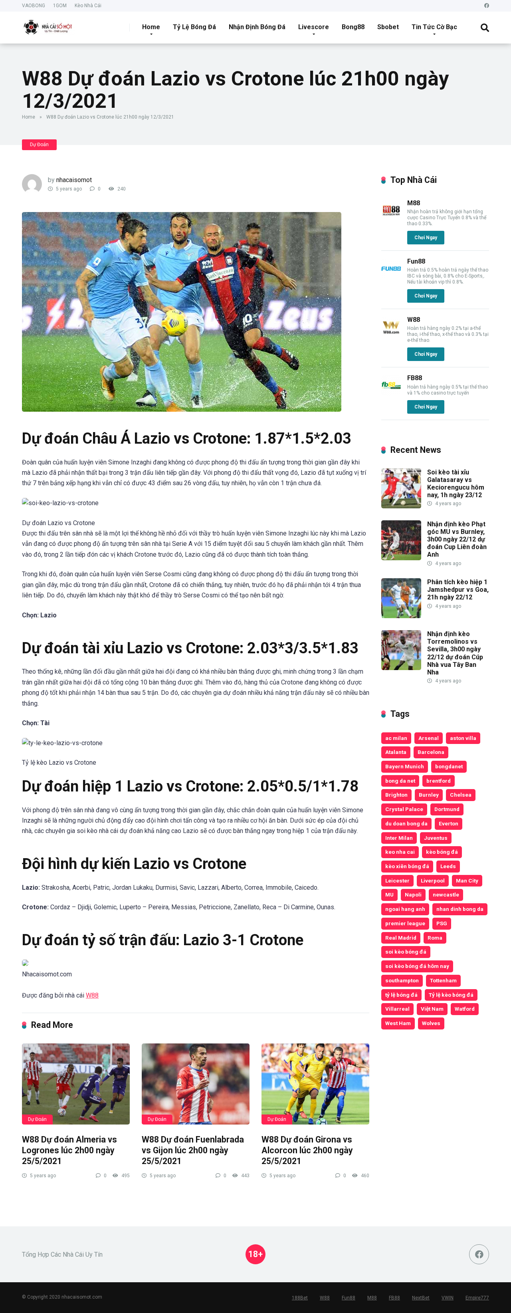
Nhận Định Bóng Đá (257, 27)
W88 (92, 995)
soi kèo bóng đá (405, 951)
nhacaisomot (74, 180)
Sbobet (388, 27)
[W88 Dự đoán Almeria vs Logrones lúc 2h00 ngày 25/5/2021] (76, 1084)
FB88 (414, 378)
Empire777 (477, 1298)
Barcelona (431, 752)
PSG (441, 923)
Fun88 (416, 261)
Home (151, 27)
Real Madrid (400, 937)
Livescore (313, 27)
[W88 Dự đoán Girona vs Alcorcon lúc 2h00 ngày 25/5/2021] (315, 1084)
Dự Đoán (39, 144)
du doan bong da (406, 823)
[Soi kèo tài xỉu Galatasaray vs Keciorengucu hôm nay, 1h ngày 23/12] (401, 506)
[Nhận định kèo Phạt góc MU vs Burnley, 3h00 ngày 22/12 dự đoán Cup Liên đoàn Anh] (401, 558)
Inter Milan (399, 838)
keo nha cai (400, 852)
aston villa (463, 738)
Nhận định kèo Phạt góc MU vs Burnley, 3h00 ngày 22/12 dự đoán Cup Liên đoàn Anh (457, 539)
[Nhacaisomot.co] (48, 25)
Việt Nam (432, 1009)
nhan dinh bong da (459, 909)
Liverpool (433, 880)
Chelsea (460, 794)
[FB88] (391, 393)
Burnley (429, 794)
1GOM (60, 5)
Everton (448, 823)
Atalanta (395, 752)
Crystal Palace (404, 809)
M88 (413, 203)
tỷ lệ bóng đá (401, 995)
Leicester (397, 880)
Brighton (396, 794)
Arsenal (428, 738)
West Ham (398, 1023)
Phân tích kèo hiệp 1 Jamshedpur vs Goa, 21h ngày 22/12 (458, 589)
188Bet (300, 1298)
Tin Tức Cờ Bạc (434, 27)
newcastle (446, 894)
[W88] (391, 335)
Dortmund (447, 809)
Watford (465, 1009)
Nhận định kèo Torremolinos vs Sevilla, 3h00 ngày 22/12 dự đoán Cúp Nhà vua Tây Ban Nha (455, 653)
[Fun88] (391, 276)
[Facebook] (486, 6)
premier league (405, 923)
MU (389, 894)
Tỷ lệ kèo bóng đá (451, 995)
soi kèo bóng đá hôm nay (417, 966)
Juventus (436, 838)
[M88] (391, 218)
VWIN (448, 1298)
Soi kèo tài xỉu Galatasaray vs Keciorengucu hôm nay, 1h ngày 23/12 (455, 483)
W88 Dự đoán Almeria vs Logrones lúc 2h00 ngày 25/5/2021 (69, 1150)
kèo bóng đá (442, 852)
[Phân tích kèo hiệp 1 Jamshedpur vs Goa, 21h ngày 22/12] (401, 616)
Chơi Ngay (425, 237)
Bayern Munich (404, 766)
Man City (467, 880)
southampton (402, 980)
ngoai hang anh (405, 909)
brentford (438, 780)
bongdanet (449, 766)
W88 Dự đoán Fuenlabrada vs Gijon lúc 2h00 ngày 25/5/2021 (193, 1150)
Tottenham (443, 980)
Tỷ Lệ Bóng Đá (194, 27)
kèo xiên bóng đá (407, 866)
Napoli (413, 894)
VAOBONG (33, 5)
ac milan (396, 738)
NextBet (421, 1298)
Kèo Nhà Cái (88, 5)
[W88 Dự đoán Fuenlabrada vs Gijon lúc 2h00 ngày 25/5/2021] (196, 1084)
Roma (435, 937)
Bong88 (353, 27)
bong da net (400, 780)
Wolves (431, 1023)
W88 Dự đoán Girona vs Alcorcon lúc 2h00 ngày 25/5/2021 (307, 1150)
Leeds (448, 866)
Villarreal (397, 1009)
